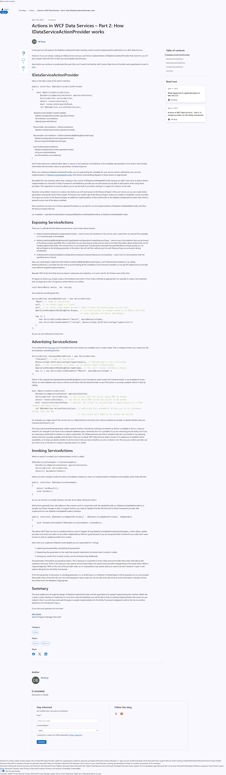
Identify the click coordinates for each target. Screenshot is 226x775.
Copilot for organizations (63, 761)
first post (51, 347)
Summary (169, 71)
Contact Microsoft (31, 774)
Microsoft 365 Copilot (83, 766)
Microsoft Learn (127, 766)
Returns (168, 761)
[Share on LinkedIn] (45, 654)
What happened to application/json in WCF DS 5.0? (184, 94)
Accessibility (66, 768)
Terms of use (60, 774)
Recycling (86, 774)
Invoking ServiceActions (174, 67)
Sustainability (76, 768)
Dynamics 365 (28, 766)
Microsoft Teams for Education (51, 763)
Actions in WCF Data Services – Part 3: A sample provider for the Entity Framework (185, 113)
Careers (221, 766)
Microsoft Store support (156, 761)
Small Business (96, 766)
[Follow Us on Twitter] (116, 714)
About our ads (96, 774)
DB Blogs (42, 41)
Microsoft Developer (114, 766)
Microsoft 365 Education (71, 763)
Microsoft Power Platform (53, 766)
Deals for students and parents (137, 763)
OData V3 (45, 643)
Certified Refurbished (190, 761)
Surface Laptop (14, 761)
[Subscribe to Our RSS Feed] (121, 714)
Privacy (41, 774)
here (34, 67)
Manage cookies (49, 774)
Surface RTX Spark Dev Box (44, 761)
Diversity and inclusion (54, 768)
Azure (104, 766)
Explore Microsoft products (100, 761)
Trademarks (69, 774)
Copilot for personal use (81, 761)
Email (39, 715)
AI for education (155, 763)
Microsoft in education (16, 763)
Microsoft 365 (38, 766)
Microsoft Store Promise (206, 761)
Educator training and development (113, 763)
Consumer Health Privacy (9, 774)
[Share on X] (39, 654)
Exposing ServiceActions (174, 59)
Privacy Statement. (75, 735)
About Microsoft (6, 768)
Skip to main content (7, 1)
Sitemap (21, 774)
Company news (17, 768)
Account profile (129, 761)
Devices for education (32, 763)
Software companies (201, 766)
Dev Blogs (22, 10)
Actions (35, 643)
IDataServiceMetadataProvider (59, 175)
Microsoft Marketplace (185, 766)
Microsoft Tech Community (167, 766)
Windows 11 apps (116, 761)
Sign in (4, 12)
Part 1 (57, 603)
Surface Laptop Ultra (27, 761)
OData (31, 10)
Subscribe (41, 742)
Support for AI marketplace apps (145, 766)
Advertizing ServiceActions (175, 63)
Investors (41, 768)
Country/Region (43, 725)
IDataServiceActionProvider (178, 55)
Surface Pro (4, 761)
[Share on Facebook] (33, 654)
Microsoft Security (15, 766)
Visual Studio (213, 766)
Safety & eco (78, 774)
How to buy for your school (90, 763)
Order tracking (177, 761)
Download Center (141, 761)
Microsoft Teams (69, 766)
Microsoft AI (4, 766)
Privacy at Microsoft (31, 768)
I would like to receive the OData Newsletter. (59, 735)
